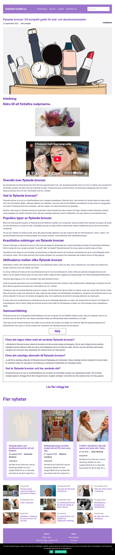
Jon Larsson (26, 23)
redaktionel (107, 23)
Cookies (61, 9)
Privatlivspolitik (61, 552)
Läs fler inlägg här (57, 387)
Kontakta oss (71, 9)
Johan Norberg (97, 452)
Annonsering (42, 9)
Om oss (52, 9)
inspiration (13, 461)
